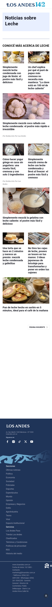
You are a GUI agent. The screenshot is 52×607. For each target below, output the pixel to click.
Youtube (31, 441)
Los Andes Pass (13, 531)
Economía (10, 477)
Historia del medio (14, 553)
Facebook (7, 441)
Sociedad (10, 481)
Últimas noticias (13, 470)
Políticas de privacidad (16, 546)
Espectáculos (12, 493)
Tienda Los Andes (14, 534)
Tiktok (19, 441)
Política (9, 474)
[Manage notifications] (46, 596)
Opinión (9, 500)
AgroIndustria (12, 512)
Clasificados (11, 538)
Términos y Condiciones (16, 542)
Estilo (8, 508)
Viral (8, 519)
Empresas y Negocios (15, 504)
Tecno (8, 515)
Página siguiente (37, 327)
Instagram (13, 441)
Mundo (9, 496)
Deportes (10, 489)
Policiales (10, 485)
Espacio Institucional (15, 523)
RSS (8, 550)
